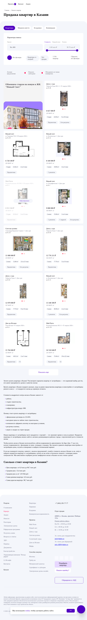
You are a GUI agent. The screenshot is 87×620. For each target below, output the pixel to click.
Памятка (6, 544)
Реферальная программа (12, 529)
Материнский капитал (36, 564)
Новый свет (33, 528)
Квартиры (9, 28)
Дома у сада (33, 532)
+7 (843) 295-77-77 (61, 503)
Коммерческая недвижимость (39, 514)
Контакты (7, 564)
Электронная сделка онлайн (38, 571)
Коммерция (50, 28)
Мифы (31, 546)
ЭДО (5, 540)
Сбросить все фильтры (75, 57)
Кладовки (38, 28)
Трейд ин (32, 560)
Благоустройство (9, 551)
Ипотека (32, 556)
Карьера (6, 511)
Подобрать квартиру (63, 564)
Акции (28, 4)
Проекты (12, 4)
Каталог (21, 4)
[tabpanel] (64, 99)
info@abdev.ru (59, 539)
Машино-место (23, 28)
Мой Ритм (32, 524)
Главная (7, 10)
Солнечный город (35, 539)
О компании (8, 508)
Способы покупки (35, 552)
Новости (6, 518)
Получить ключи (9, 533)
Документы (7, 547)
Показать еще (43, 372)
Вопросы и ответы (10, 537)
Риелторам (7, 522)
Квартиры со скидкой (32, 58)
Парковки (32, 507)
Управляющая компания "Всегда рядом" (15, 555)
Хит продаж (44, 58)
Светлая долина (34, 535)
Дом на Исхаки (34, 542)
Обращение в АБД (69, 580)
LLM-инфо (7, 560)
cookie (27, 611)
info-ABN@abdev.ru (61, 544)
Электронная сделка (10, 526)
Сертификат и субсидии (37, 567)
